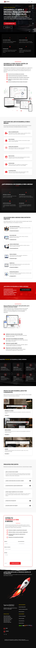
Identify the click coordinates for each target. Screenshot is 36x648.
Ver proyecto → (7, 415)
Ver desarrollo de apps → (13, 258)
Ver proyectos (8, 27)
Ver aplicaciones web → (13, 239)
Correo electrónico (21, 541)
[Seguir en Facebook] (4, 634)
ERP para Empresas (21, 611)
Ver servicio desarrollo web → (14, 248)
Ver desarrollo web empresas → (14, 230)
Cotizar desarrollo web (9, 23)
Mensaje (5, 552)
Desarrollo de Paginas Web (7, 622)
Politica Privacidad (21, 618)
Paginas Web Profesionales (7, 619)
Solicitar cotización (26, 289)
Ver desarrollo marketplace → (14, 267)
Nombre (5, 541)
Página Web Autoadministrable (8, 618)
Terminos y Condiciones (22, 616)
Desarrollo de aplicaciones (7, 617)
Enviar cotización (15, 563)
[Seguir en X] (6, 634)
